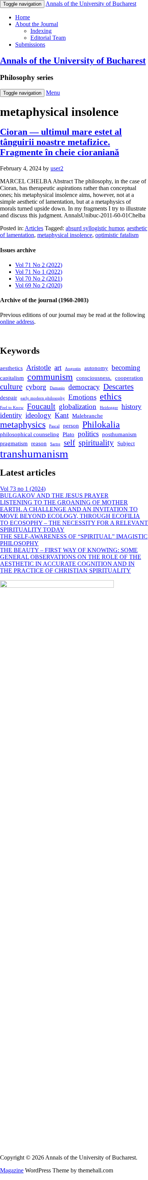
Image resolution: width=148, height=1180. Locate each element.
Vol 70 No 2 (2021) (38, 278)
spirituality (96, 442)
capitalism (12, 378)
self (69, 442)
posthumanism (119, 434)
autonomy (96, 368)
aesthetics (11, 368)
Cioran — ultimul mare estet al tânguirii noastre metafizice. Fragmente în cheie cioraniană (61, 142)
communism (50, 377)
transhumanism (34, 454)
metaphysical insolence (64, 235)
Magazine (12, 1170)
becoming (126, 367)
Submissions (30, 44)
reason (39, 443)
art (57, 367)
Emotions (82, 397)
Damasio (57, 388)
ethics (110, 396)
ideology (38, 415)
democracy (84, 387)
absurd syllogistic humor (95, 228)
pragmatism (14, 443)
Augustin (73, 369)
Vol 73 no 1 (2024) (23, 488)
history (131, 407)
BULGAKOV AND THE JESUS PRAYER (54, 495)
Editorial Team (48, 37)
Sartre (55, 444)
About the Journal (36, 24)
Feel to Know (12, 408)
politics (88, 434)
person (71, 426)
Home (22, 17)
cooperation (129, 378)
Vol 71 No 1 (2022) (38, 271)
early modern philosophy (42, 398)
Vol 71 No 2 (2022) (38, 265)
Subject (126, 443)
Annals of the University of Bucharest (73, 61)
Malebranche (87, 416)
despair (8, 398)
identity (11, 415)
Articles (34, 228)
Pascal (54, 426)
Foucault (41, 406)
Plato (68, 434)
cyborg (36, 387)
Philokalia (101, 424)
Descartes (118, 386)
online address (17, 321)
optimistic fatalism (117, 235)
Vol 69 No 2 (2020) (38, 285)
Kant (62, 415)
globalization (77, 407)
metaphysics (23, 424)
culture (11, 386)
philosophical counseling (29, 434)
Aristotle (38, 367)
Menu (53, 92)
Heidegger (109, 408)
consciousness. (94, 378)
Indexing (41, 31)
